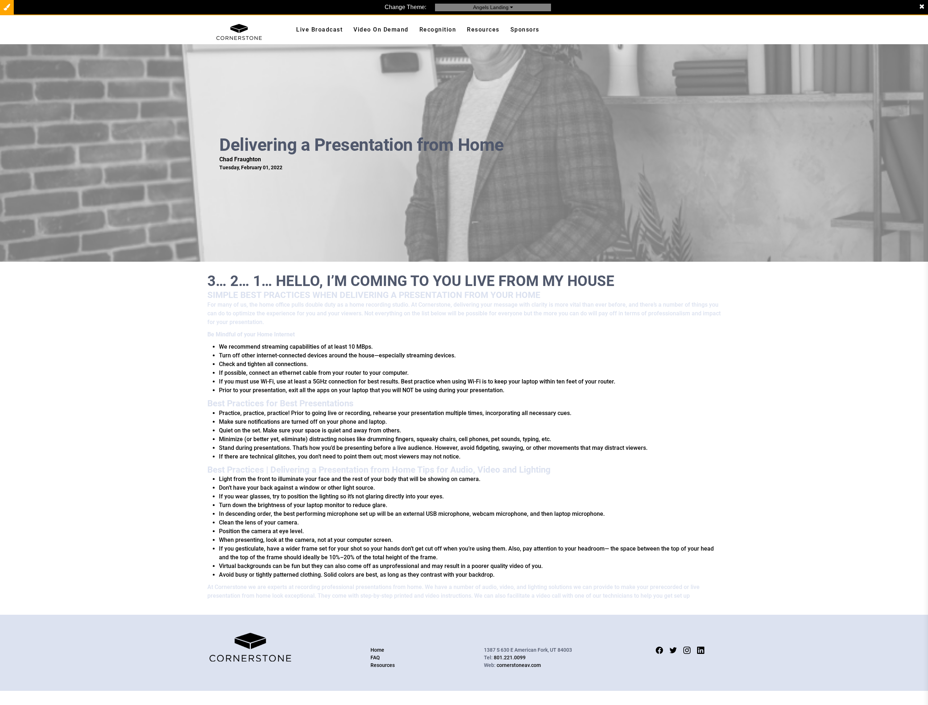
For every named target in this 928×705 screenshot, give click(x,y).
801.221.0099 (510, 657)
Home (377, 650)
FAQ (375, 657)
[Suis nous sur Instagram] (687, 650)
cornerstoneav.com (519, 665)
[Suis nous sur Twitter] (673, 650)
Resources (382, 665)
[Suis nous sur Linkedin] (700, 650)
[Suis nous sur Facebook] (659, 650)
